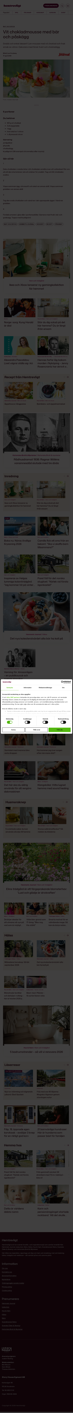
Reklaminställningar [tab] (45, 687)
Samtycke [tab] (9, 687)
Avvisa (13, 730)
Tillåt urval (36, 730)
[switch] (27, 722)
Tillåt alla (60, 730)
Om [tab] (63, 687)
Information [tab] (27, 687)
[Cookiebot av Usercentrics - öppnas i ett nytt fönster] (62, 682)
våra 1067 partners (13, 697)
